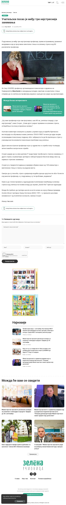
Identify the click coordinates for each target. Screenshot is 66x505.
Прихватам (20, 501)
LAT (53, 2)
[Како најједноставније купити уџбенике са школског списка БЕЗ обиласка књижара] (17, 431)
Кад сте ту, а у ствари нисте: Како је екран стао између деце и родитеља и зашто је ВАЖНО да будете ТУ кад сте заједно (37, 350)
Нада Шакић (8, 26)
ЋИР (49, 2)
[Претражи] (57, 2)
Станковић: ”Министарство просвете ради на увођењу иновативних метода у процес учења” (48, 446)
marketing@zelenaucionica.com (33, 494)
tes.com (10, 201)
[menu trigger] (62, 2)
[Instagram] (34, 474)
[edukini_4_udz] (25, 305)
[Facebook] (31, 474)
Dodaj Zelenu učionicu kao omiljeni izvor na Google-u (19, 31)
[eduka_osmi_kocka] (25, 279)
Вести (5, 15)
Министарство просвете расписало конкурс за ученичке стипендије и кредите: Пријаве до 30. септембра (37, 340)
